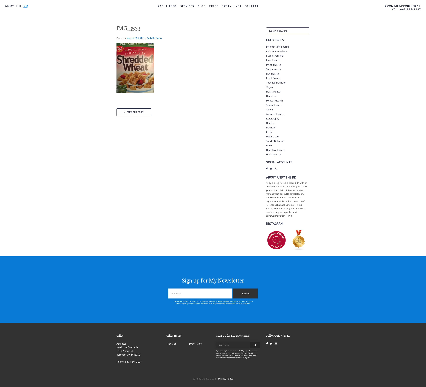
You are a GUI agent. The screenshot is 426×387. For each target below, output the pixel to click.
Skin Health (272, 73)
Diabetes (271, 96)
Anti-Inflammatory (276, 51)
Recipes (270, 132)
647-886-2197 (133, 361)
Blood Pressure (274, 55)
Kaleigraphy (272, 118)
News (269, 145)
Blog (202, 6)
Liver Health (273, 60)
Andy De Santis (154, 38)
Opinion (270, 123)
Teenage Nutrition (276, 82)
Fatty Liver (231, 6)
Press (213, 6)
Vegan (269, 87)
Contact (252, 6)
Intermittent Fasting (277, 46)
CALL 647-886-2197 (406, 9)
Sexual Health (274, 105)
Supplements (273, 69)
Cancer (270, 109)
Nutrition (271, 127)
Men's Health (273, 64)
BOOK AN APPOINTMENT (403, 5)
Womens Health (275, 114)
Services (187, 6)
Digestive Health (275, 150)
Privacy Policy (225, 378)
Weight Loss (273, 136)
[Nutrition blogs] (298, 249)
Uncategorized (274, 154)
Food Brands (273, 78)
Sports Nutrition (275, 141)
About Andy (167, 6)
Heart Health (273, 91)
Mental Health (274, 100)
